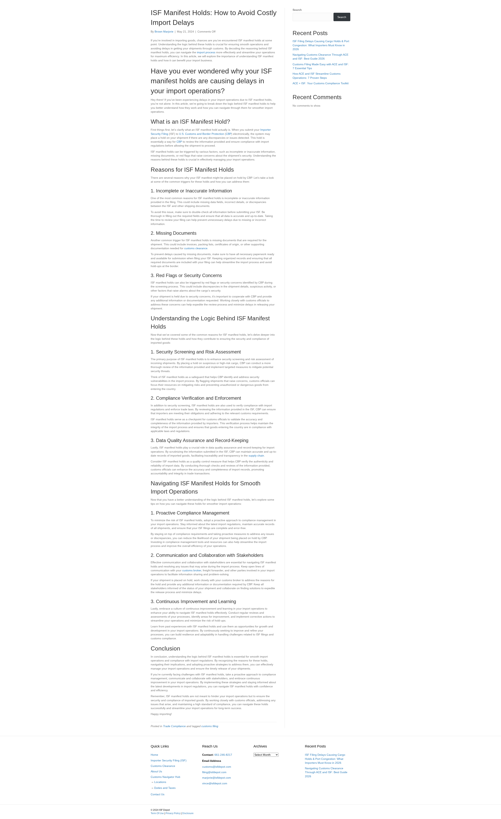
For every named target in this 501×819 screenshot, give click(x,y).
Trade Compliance (174, 726)
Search (297, 9)
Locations (160, 782)
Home (154, 754)
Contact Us (157, 794)
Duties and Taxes (165, 787)
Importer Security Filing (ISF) (169, 760)
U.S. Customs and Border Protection (201, 133)
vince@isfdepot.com (214, 783)
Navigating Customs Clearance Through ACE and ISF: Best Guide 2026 (326, 772)
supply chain (256, 455)
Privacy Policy (173, 813)
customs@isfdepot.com (216, 766)
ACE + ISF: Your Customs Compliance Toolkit (321, 83)
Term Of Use (157, 813)
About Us (156, 771)
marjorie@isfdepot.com (216, 777)
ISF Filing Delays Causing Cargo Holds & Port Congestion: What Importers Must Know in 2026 (321, 45)
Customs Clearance (163, 765)
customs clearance (195, 248)
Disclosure (188, 813)
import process (206, 52)
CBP (228, 133)
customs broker (191, 570)
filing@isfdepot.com (214, 772)
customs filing (209, 726)
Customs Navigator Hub (165, 776)
